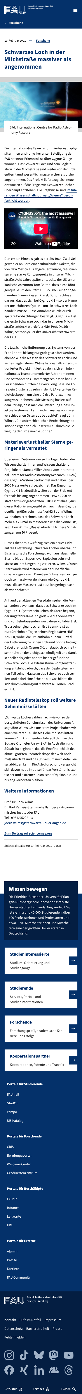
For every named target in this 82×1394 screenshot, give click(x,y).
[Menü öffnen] (75, 10)
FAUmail (13, 1094)
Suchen (66, 1389)
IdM (9, 1225)
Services (38, 1389)
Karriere (13, 1268)
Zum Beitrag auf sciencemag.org (28, 833)
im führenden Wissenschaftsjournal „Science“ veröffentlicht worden (40, 195)
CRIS (10, 1146)
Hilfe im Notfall (30, 1320)
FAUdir (12, 1199)
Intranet (13, 1207)
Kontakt (10, 1320)
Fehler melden (15, 1337)
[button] (41, 960)
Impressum (53, 1320)
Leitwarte (14, 1216)
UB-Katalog (15, 1120)
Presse (12, 1260)
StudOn (12, 1103)
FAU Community (18, 1277)
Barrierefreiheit (37, 1328)
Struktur (11, 1389)
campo (12, 1112)
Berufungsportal (19, 1155)
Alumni (12, 1251)
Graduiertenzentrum (22, 1173)
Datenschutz (13, 1328)
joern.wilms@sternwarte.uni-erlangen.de (35, 823)
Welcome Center (19, 1164)
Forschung (43, 41)
